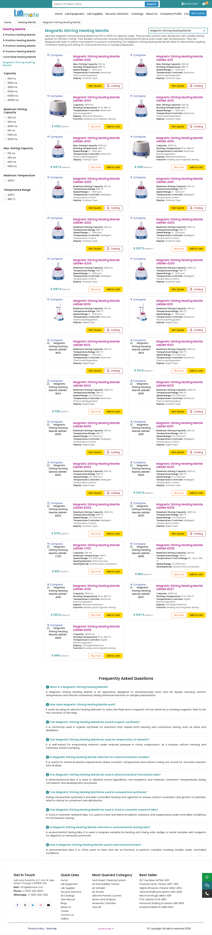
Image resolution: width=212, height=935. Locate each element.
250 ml (11, 117)
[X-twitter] (25, 905)
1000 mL (12, 134)
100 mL (11, 130)
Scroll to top (105, 928)
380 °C (11, 199)
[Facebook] (17, 905)
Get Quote (198, 13)
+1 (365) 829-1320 (31, 894)
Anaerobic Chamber (104, 903)
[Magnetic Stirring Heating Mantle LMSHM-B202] (58, 467)
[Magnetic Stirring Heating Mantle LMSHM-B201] (141, 427)
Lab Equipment (74, 14)
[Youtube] (49, 905)
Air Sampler (98, 888)
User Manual (68, 899)
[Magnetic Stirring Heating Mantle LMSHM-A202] (58, 228)
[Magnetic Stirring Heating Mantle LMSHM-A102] (141, 106)
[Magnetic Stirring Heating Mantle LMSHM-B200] (58, 427)
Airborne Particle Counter (106, 895)
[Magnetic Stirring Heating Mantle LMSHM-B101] (141, 309)
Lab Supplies (95, 14)
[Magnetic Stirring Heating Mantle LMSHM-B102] (58, 345)
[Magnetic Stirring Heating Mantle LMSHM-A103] (58, 147)
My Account (191, 3)
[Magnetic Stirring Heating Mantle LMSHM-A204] (58, 269)
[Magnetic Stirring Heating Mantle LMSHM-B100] (58, 309)
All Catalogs (67, 895)
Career (65, 911)
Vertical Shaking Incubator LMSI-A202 (160, 891)
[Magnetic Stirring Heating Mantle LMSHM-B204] (58, 508)
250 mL (11, 78)
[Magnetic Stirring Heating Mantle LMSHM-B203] (141, 467)
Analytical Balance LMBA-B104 (156, 907)
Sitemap (51, 928)
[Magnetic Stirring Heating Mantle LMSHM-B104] (58, 386)
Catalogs (137, 14)
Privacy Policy (36, 928)
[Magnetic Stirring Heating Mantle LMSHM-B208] (58, 630)
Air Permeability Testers (105, 884)
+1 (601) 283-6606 (28, 891)
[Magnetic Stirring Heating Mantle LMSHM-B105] (141, 386)
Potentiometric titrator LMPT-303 (158, 884)
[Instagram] (41, 905)
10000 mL (12, 95)
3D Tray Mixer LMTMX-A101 (154, 880)
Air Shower (98, 891)
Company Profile (171, 14)
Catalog (115, 86)
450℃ (11, 180)
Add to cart (113, 126)
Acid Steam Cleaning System (109, 880)
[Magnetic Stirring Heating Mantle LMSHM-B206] (141, 549)
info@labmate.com (28, 887)
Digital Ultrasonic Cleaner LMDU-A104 (160, 888)
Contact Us (67, 914)
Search (151, 4)
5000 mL (12, 91)
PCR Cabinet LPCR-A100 (152, 899)
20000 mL (13, 100)
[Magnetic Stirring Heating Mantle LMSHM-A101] (141, 65)
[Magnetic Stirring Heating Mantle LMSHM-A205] (141, 269)
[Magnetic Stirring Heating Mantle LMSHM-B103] (141, 345)
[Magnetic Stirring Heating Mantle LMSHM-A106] (58, 590)
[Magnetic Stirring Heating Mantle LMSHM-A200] (58, 187)
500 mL (11, 122)
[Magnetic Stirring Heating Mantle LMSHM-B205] (141, 508)
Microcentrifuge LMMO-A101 (155, 895)
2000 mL (12, 83)
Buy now (96, 126)
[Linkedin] (33, 905)
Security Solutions (117, 14)
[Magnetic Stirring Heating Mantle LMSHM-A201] (141, 187)
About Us (152, 14)
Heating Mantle (27, 22)
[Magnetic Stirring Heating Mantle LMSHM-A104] (58, 106)
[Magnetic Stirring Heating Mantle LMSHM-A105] (141, 147)
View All (96, 907)
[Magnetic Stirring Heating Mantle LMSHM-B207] (141, 590)
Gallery (65, 918)
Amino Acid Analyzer (104, 899)
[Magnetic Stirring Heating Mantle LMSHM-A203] (141, 228)
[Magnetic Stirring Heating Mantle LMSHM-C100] (58, 549)
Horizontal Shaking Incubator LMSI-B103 (161, 903)
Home (58, 14)
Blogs (64, 903)
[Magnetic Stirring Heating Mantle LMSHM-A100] (58, 65)
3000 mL (12, 87)
